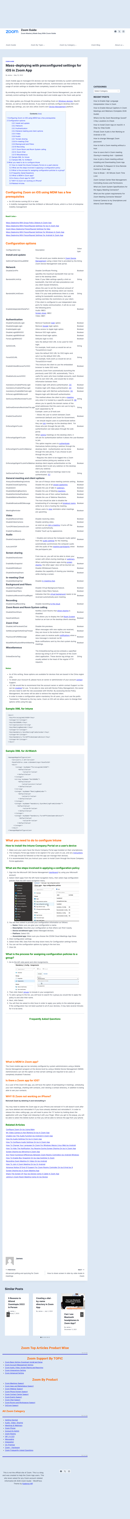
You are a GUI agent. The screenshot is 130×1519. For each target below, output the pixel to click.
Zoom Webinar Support (14, 1389)
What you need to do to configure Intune (23, 162)
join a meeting (54, 525)
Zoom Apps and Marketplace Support (19, 1386)
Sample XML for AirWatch (20, 160)
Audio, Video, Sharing (14, 1423)
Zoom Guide (11, 45)
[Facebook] (115, 31)
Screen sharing (19, 139)
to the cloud (55, 604)
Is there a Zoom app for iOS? (22, 178)
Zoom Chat (18, 152)
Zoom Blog (95, 45)
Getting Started (11, 1420)
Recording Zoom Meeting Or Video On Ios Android (26, 1161)
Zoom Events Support (13, 1397)
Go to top (85, 1353)
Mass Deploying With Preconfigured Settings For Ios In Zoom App (32, 226)
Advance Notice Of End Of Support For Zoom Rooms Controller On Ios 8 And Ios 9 (39, 1167)
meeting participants (61, 547)
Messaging (9, 1439)
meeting (70, 397)
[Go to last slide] (8, 1314)
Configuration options (16, 121)
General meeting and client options (27, 131)
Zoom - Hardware (12, 1448)
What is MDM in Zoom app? (21, 175)
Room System (69, 617)
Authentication (19, 128)
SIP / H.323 (9, 1437)
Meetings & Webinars (13, 1425)
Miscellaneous (20, 155)
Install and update (20, 123)
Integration (9, 1442)
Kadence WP (27, 1484)
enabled (18, 688)
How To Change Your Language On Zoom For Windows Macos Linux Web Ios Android (41, 1145)
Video (16, 134)
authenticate (64, 443)
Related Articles (16, 183)
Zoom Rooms (10, 1434)
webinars (60, 488)
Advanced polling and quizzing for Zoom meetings (22, 1273)
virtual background (58, 594)
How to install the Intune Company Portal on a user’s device (33, 165)
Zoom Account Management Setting (19, 1365)
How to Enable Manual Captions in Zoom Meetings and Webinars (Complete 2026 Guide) (110, 111)
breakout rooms (69, 503)
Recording (18, 147)
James (10, 75)
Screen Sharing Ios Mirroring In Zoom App (23, 1152)
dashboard (53, 872)
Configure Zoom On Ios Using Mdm (20, 1130)
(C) (49, 475)
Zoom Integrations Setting (15, 1370)
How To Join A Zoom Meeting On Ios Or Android (25, 1164)
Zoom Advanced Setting (14, 1373)
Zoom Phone (10, 1428)
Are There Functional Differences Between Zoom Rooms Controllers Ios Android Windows (42, 1155)
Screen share (40, 313)
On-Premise (10, 1445)
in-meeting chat (48, 581)
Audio (16, 136)
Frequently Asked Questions (21, 173)
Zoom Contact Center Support (17, 1394)
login (53, 323)
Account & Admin (12, 1431)
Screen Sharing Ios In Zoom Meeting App (22, 1171)
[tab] (40, 1337)
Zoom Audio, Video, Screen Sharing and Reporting (24, 1368)
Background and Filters (23, 144)
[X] (119, 31)
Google (45, 326)
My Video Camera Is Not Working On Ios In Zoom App (27, 1133)
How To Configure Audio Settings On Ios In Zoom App (28, 1142)
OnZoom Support (11, 1405)
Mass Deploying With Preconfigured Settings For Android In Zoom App (34, 235)
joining (43, 435)
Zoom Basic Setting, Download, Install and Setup (23, 1362)
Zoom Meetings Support (14, 1383)
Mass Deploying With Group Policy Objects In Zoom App (28, 223)
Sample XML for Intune (19, 157)
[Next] (81, 1314)
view (50, 509)
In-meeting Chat (20, 141)
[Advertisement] (61, 14)
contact (79, 680)
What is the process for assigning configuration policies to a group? (37, 170)
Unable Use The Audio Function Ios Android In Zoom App (29, 1136)
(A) (70, 385)
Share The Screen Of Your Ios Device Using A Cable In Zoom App (32, 1174)
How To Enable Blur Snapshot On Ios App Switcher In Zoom (30, 1158)
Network (17, 126)
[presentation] (73, 1301)
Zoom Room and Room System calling (29, 149)
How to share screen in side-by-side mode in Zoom (65, 1273)
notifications (65, 635)
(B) (75, 400)
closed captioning (60, 485)
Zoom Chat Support (12, 1400)
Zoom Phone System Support (16, 1392)
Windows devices (65, 101)
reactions (61, 491)
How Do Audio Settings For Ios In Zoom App (24, 1139)
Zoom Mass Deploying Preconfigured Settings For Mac (28, 229)
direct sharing (62, 611)
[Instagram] (123, 31)
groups (26, 992)
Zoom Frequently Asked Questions (19, 1450)
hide (39, 114)
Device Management (57, 107)
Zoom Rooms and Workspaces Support (20, 1403)
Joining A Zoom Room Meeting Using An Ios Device (27, 1177)
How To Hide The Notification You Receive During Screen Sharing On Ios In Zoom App (41, 1148)
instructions (78, 853)
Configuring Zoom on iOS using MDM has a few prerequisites (31, 118)
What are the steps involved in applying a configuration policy (34, 168)
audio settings (48, 541)
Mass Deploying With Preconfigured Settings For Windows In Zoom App (35, 232)
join (44, 423)
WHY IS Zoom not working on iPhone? (25, 181)
